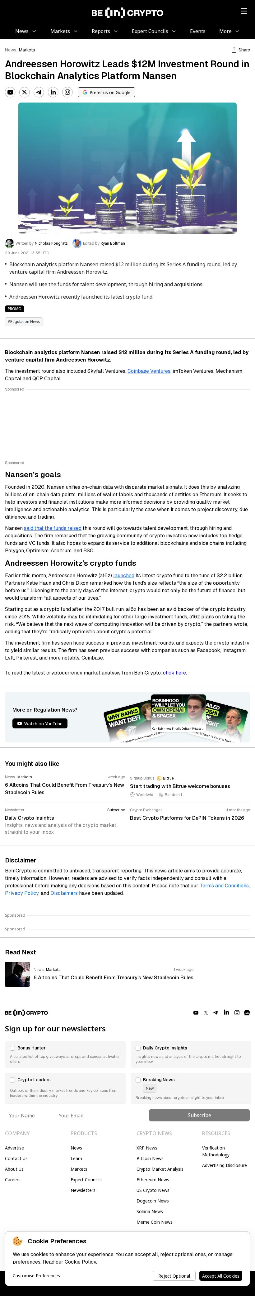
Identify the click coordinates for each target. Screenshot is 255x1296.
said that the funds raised (52, 528)
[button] (65, 1054)
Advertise (14, 1148)
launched (123, 575)
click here (174, 673)
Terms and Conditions (224, 885)
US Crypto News (153, 1190)
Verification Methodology (216, 1151)
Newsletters (83, 1190)
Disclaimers (64, 893)
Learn (76, 1158)
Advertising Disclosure (224, 1165)
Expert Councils (86, 1180)
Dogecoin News (153, 1201)
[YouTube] (10, 92)
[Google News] (247, 1013)
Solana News (150, 1211)
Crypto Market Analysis (160, 1169)
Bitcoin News (150, 1158)
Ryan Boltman (113, 243)
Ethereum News (153, 1180)
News (10, 50)
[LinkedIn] (53, 92)
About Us (14, 1169)
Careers (13, 1180)
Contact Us (16, 1158)
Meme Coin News (155, 1222)
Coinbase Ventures (149, 371)
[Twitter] (24, 92)
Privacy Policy (22, 893)
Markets (27, 50)
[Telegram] (39, 92)
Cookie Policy (80, 1262)
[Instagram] (67, 92)
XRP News (147, 1148)
